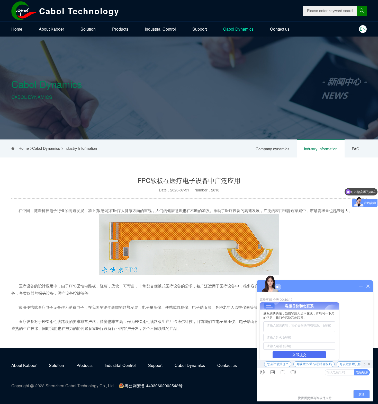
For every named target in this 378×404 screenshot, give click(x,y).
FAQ (355, 148)
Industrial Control (160, 29)
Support (199, 29)
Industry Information (320, 148)
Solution (88, 29)
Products (120, 29)
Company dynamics (273, 148)
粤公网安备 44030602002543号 (153, 386)
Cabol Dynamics (238, 29)
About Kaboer (51, 29)
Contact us (280, 29)
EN (363, 29)
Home (16, 29)
